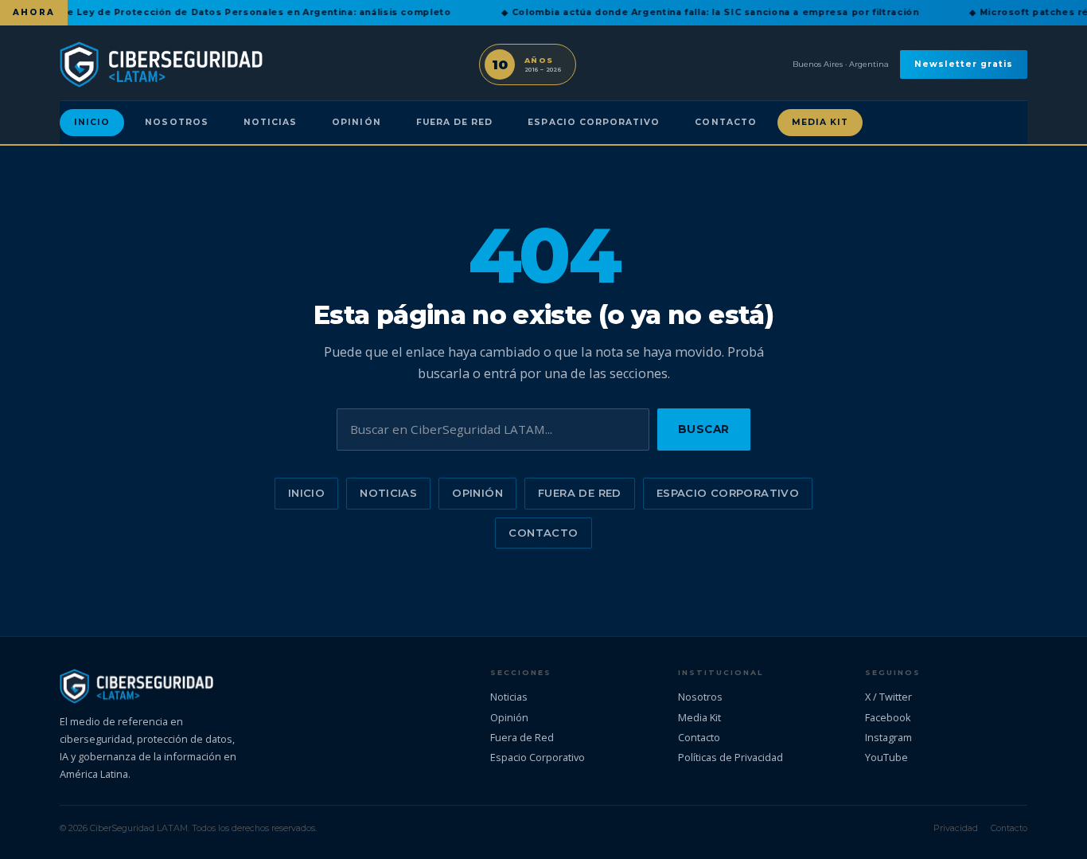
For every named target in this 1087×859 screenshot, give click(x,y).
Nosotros (176, 122)
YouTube (886, 757)
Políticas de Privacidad (730, 757)
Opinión (356, 122)
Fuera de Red (454, 122)
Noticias (270, 122)
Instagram (888, 737)
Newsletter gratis (963, 64)
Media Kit (820, 122)
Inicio (92, 122)
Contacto (725, 122)
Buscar (704, 429)
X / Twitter (888, 696)
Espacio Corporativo (594, 122)
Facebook (888, 717)
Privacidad (955, 828)
